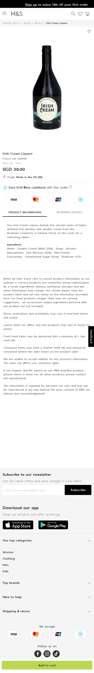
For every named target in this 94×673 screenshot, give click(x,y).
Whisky (38, 23)
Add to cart (47, 665)
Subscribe (78, 490)
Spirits (27, 23)
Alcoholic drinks (11, 23)
